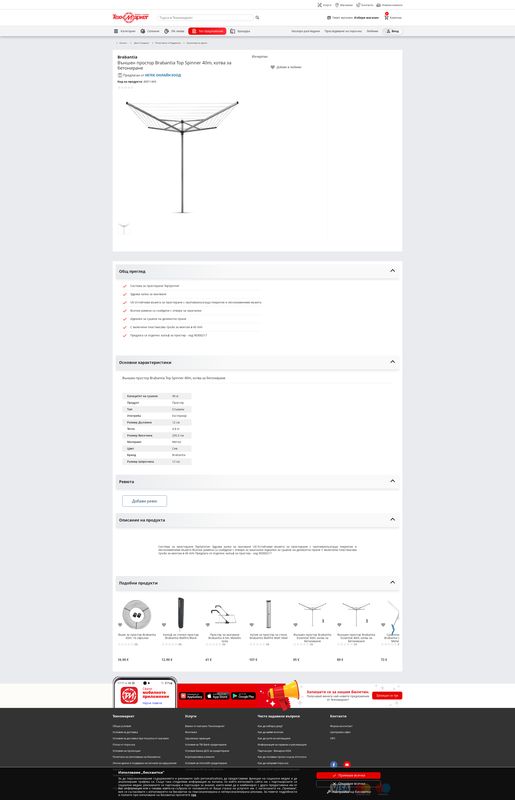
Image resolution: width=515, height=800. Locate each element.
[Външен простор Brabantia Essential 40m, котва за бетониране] (356, 613)
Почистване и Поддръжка (168, 43)
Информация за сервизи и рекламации (282, 744)
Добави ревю (144, 501)
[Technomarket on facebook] (333, 764)
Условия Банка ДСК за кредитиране (207, 750)
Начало (123, 43)
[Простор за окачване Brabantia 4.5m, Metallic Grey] (225, 613)
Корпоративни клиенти (199, 756)
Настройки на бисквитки (352, 792)
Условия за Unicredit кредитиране (206, 763)
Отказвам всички (351, 783)
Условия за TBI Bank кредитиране (206, 744)
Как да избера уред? (270, 726)
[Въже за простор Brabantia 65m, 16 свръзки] (137, 613)
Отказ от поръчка (124, 744)
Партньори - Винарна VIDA (274, 750)
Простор (178, 403)
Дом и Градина (141, 42)
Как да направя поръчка (273, 763)
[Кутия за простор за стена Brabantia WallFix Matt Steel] (268, 613)
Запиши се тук (387, 695)
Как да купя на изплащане (274, 738)
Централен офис (340, 732)
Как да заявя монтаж (270, 732)
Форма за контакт (341, 726)
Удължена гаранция (197, 738)
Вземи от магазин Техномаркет (205, 726)
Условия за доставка (125, 732)
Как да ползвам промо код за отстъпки (282, 756)
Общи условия (122, 726)
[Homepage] (131, 17)
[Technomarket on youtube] (347, 764)
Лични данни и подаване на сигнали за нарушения (144, 763)
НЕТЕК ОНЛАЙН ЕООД (163, 75)
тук (193, 795)
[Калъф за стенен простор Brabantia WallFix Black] (181, 613)
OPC (332, 738)
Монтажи (191, 732)
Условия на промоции (126, 750)
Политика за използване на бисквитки (136, 756)
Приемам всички (351, 775)
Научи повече (152, 703)
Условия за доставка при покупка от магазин (141, 738)
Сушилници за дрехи (196, 43)
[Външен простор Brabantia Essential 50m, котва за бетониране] (312, 613)
